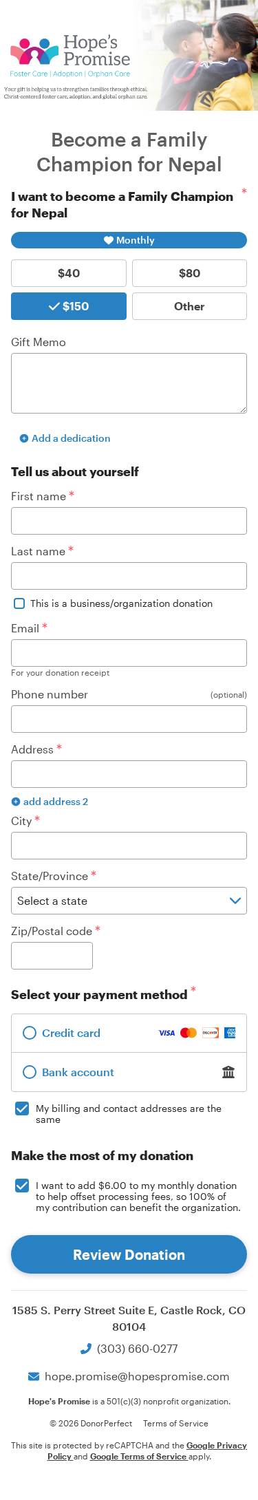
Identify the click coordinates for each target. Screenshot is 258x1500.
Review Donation (129, 1254)
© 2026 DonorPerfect (91, 1423)
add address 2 (55, 801)
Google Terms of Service (139, 1456)
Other (189, 305)
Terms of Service (175, 1423)
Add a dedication (71, 438)
